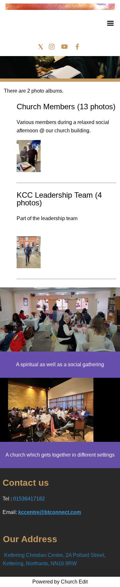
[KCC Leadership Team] (29, 266)
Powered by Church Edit (60, 581)
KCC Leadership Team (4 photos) (59, 199)
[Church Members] (29, 170)
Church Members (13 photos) (66, 106)
